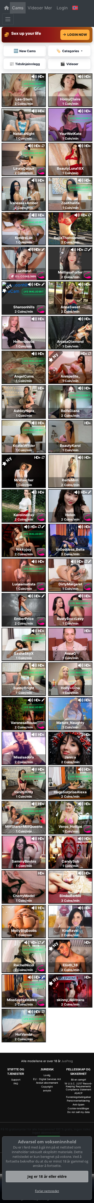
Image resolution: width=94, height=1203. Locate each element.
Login (62, 7)
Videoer (35, 7)
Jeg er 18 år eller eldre (47, 1176)
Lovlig (47, 1075)
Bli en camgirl (78, 1079)
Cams (18, 7)
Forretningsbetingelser (78, 1097)
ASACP (78, 1093)
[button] (75, 7)
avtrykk (47, 1090)
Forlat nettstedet (47, 1191)
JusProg (67, 1061)
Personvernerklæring (78, 1100)
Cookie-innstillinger (78, 1108)
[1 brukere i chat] (23, 470)
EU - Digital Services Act (47, 1079)
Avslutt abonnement (47, 1082)
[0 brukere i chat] (23, 89)
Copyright (47, 1086)
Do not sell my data (78, 1112)
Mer (48, 7)
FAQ (16, 1083)
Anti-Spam (78, 1104)
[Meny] (8, 19)
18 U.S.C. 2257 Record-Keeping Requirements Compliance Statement (78, 1086)
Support (15, 1079)
